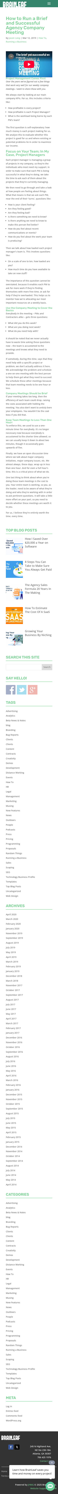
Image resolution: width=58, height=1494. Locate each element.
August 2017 (12, 999)
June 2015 (11, 1123)
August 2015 (12, 1113)
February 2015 (13, 1137)
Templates (11, 881)
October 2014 (13, 1156)
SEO (8, 872)
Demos (9, 763)
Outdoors (11, 820)
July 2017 (10, 1004)
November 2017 (14, 985)
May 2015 (11, 1127)
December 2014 (14, 1146)
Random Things (14, 853)
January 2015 (12, 1141)
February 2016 (13, 1084)
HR (7, 786)
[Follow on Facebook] (10, 1447)
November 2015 (14, 1099)
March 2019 (12, 961)
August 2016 (12, 1056)
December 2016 (14, 1037)
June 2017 (11, 1009)
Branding (10, 730)
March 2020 (12, 919)
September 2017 (14, 994)
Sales (8, 862)
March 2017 (12, 1023)
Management (13, 796)
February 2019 (13, 966)
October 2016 (13, 1047)
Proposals (11, 848)
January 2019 (12, 971)
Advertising (12, 711)
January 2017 (12, 1032)
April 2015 (11, 1132)
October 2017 (13, 990)
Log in (9, 1406)
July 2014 (10, 1170)
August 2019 (12, 942)
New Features (13, 810)
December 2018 (14, 976)
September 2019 (14, 937)
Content (10, 748)
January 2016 (12, 1089)
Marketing (11, 801)
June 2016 (11, 1066)
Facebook (10, 690)
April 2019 (11, 957)
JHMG (31, 1484)
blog (8, 725)
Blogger (32, 690)
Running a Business (16, 41)
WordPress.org (13, 1420)
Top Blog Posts (13, 886)
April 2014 (11, 1184)
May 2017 (11, 1013)
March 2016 (12, 1080)
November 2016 (14, 1042)
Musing (10, 805)
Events (9, 777)
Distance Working (15, 772)
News (9, 815)
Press (9, 834)
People (9, 824)
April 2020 (11, 914)
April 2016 (11, 1075)
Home (4, 1471)
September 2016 (14, 1051)
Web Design (12, 895)
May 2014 (11, 1179)
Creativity (11, 758)
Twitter (21, 690)
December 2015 (14, 1094)
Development (13, 767)
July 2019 (10, 947)
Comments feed (14, 1415)
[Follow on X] (17, 1447)
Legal (8, 791)
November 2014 (14, 1151)
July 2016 (10, 1061)
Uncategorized (13, 891)
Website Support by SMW (43, 1488)
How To (42, 37)
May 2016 (11, 1070)
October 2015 (13, 1103)
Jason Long (14, 37)
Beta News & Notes (16, 720)
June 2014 (11, 1175)
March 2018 (12, 980)
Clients (9, 739)
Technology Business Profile (20, 877)
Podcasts (10, 829)
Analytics (10, 715)
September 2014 (14, 1160)
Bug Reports (12, 734)
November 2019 (14, 933)
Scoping (10, 867)
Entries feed (12, 1410)
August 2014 (12, 1165)
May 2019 (11, 952)
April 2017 (11, 1018)
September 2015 (14, 1108)
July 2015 (10, 1118)
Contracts (11, 753)
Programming (13, 843)
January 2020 (12, 928)
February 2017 (13, 1028)
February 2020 (13, 923)
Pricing (9, 839)
